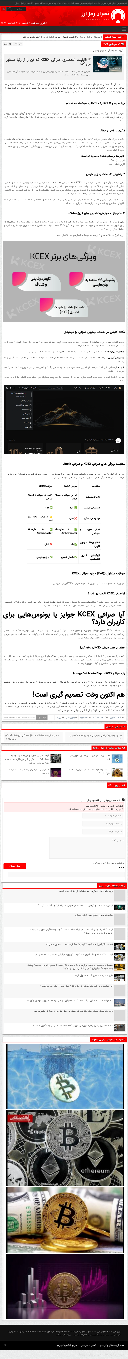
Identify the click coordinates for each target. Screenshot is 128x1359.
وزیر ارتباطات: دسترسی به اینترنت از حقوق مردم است (85, 891)
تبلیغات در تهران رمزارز (24, 3)
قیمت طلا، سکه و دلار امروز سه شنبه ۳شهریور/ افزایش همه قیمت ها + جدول (73, 954)
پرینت (59, 717)
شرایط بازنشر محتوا (43, 3)
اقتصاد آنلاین (116, 717)
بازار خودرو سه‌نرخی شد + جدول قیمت (93, 975)
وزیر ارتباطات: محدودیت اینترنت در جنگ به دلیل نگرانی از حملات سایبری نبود (73, 1011)
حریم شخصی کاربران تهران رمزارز (65, 3)
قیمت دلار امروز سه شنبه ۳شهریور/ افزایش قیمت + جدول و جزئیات (78, 944)
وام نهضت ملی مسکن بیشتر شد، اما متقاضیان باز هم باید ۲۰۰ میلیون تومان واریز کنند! (68, 1000)
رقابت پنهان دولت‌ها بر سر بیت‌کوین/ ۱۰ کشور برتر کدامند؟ (89, 771)
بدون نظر (70, 717)
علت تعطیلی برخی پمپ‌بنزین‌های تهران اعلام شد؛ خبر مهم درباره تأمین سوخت (72, 1025)
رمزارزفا (81, 1354)
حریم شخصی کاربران (67, 1345)
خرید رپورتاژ (95, 1354)
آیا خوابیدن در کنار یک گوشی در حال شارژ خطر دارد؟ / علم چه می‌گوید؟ (76, 986)
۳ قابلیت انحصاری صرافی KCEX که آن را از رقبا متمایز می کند (48, 62)
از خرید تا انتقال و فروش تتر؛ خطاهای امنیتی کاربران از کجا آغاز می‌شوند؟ (75, 905)
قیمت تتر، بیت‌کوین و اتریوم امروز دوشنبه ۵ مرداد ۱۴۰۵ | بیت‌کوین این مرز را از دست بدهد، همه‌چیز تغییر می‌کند (27, 759)
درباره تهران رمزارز (109, 3)
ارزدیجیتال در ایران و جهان (90, 37)
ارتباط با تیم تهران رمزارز (90, 3)
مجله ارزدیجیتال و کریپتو (112, 1345)
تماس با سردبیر (88, 1345)
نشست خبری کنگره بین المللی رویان (93, 915)
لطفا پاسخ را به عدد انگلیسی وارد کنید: (108, 863)
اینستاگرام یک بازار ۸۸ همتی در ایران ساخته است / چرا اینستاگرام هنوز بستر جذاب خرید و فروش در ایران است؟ (70, 931)
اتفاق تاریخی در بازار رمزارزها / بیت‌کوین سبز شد (90, 757)
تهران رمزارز (122, 3)
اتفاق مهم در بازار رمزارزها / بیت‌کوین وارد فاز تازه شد (28, 771)
